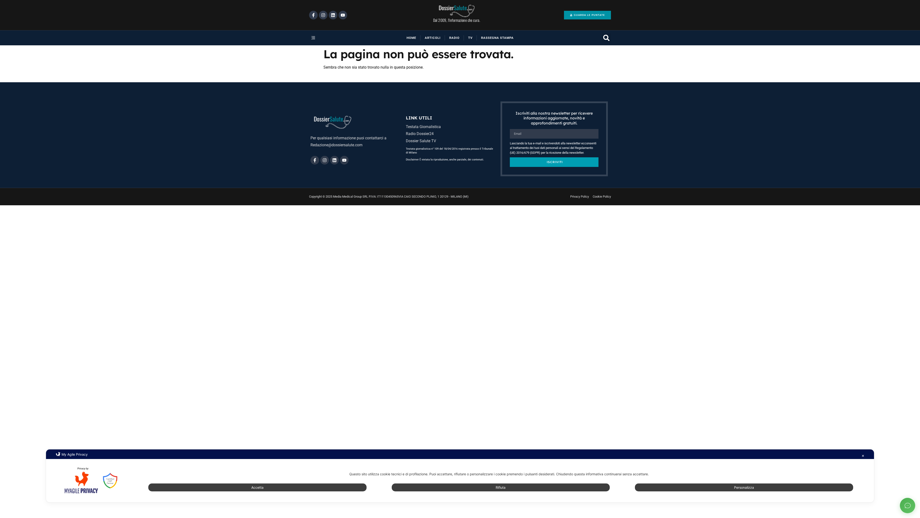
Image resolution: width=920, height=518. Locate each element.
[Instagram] (323, 15)
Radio (454, 38)
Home (411, 38)
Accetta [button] (257, 487)
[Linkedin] (333, 15)
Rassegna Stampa (497, 38)
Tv (470, 38)
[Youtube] (343, 15)
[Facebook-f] (313, 15)
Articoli (433, 38)
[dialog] (460, 475)
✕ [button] (863, 456)
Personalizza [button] (744, 487)
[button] (329, 38)
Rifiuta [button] (501, 487)
